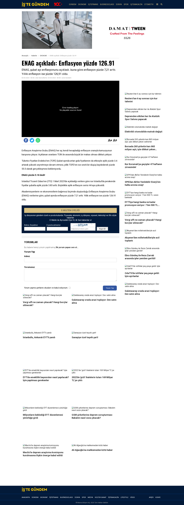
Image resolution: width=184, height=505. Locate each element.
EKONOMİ (82, 4)
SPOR (126, 4)
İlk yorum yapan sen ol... (67, 247)
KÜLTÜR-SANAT (100, 497)
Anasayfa (25, 56)
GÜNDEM (72, 4)
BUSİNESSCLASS (107, 4)
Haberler (34, 56)
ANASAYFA (26, 497)
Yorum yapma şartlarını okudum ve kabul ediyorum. (46, 288)
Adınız (27, 256)
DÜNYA (119, 4)
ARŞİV (151, 497)
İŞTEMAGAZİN (136, 4)
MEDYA (90, 497)
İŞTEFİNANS (93, 4)
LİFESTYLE (124, 497)
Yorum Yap (110, 288)
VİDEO (132, 497)
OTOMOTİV (148, 4)
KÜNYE (157, 497)
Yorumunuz (29, 267)
